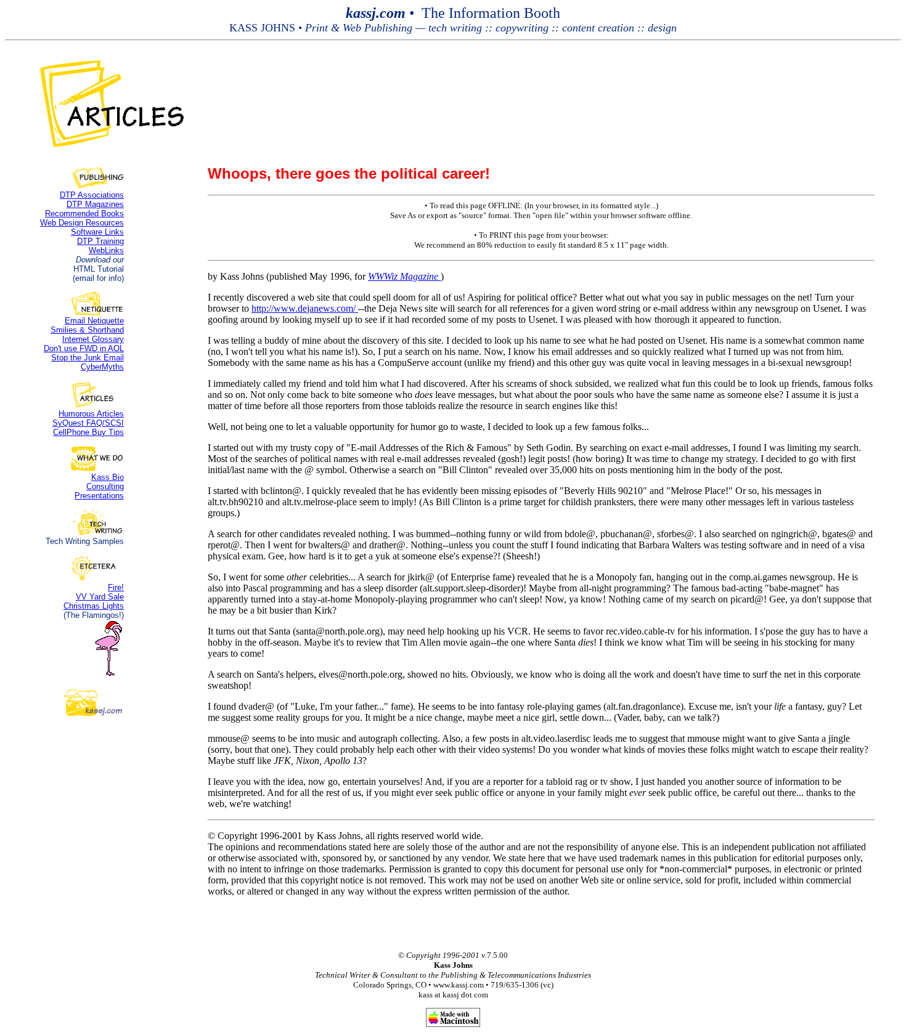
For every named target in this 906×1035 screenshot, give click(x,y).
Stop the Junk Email (87, 357)
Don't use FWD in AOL (84, 348)
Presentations (99, 495)
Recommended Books (84, 213)
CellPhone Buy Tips (88, 432)
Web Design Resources (82, 222)
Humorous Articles (91, 413)
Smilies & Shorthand (87, 330)
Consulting (105, 486)
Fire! (116, 587)
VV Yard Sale (100, 596)
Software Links (97, 232)
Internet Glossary (93, 339)
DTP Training (100, 241)
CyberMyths (102, 366)
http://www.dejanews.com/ (304, 308)
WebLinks (106, 250)
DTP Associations (92, 195)
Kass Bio (107, 477)
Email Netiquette (94, 320)
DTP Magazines (95, 204)
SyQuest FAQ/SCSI (88, 423)
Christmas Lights (93, 606)
